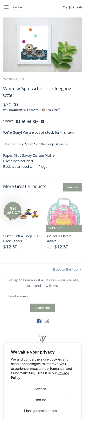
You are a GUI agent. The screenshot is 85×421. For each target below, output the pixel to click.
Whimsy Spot (13, 79)
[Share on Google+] (36, 120)
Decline (40, 400)
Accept (40, 389)
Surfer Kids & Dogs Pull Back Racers (21, 238)
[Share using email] (42, 120)
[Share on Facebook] (18, 120)
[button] (42, 110)
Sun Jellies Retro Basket (59, 238)
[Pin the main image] (29, 120)
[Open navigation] (6, 7)
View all (72, 187)
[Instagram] (47, 320)
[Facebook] (39, 320)
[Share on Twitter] (23, 120)
